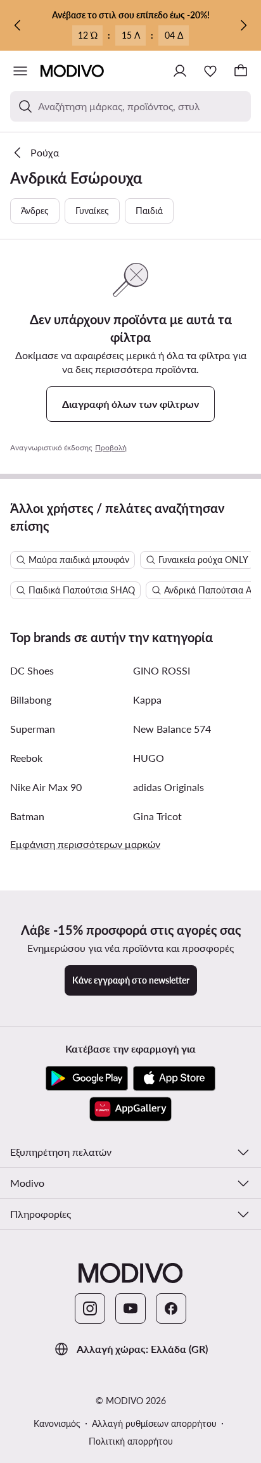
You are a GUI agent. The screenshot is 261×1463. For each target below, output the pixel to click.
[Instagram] (90, 1308)
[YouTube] (130, 1308)
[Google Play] (87, 1078)
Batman (27, 816)
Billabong (30, 700)
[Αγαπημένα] (210, 71)
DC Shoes (32, 670)
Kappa (147, 700)
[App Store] (174, 1078)
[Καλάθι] (241, 71)
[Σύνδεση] (180, 71)
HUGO (148, 758)
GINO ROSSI (161, 670)
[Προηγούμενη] (18, 25)
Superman (32, 729)
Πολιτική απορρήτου (131, 1441)
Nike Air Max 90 (46, 787)
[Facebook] (171, 1308)
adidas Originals (168, 787)
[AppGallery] (130, 1109)
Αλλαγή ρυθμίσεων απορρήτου (154, 1423)
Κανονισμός (57, 1423)
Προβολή (111, 447)
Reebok (26, 758)
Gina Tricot (157, 816)
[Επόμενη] (243, 25)
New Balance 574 (172, 729)
